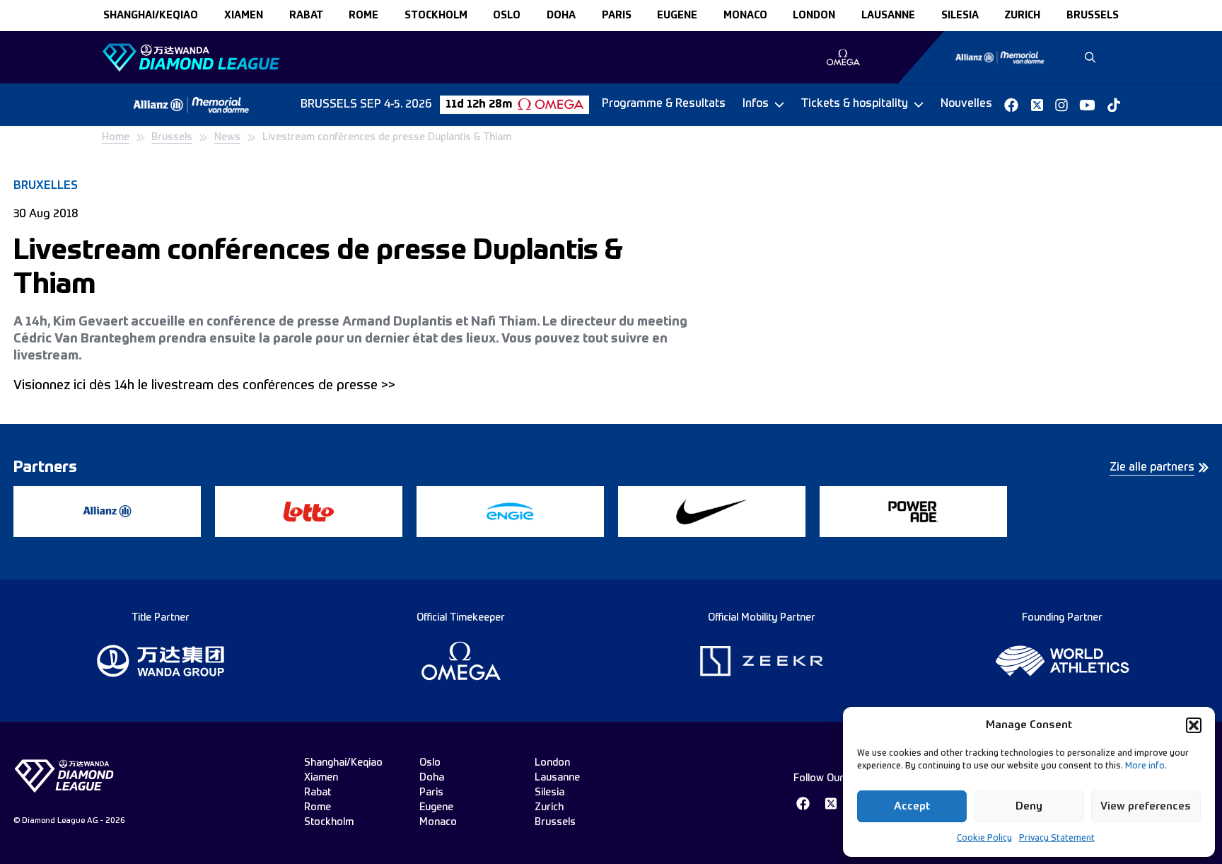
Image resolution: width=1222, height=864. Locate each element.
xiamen (243, 16)
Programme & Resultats (664, 104)
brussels (1092, 16)
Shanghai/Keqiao (150, 16)
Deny (1029, 806)
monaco (745, 16)
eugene (677, 16)
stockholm (436, 16)
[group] (843, 57)
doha (561, 16)
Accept (912, 806)
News (227, 137)
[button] (1194, 725)
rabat (306, 16)
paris (617, 16)
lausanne (888, 16)
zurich (1022, 16)
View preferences (1145, 806)
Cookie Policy (984, 838)
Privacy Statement (1057, 838)
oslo (506, 16)
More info (1145, 766)
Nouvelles (966, 104)
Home (115, 137)
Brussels (171, 137)
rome (363, 16)
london (814, 16)
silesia (960, 16)
